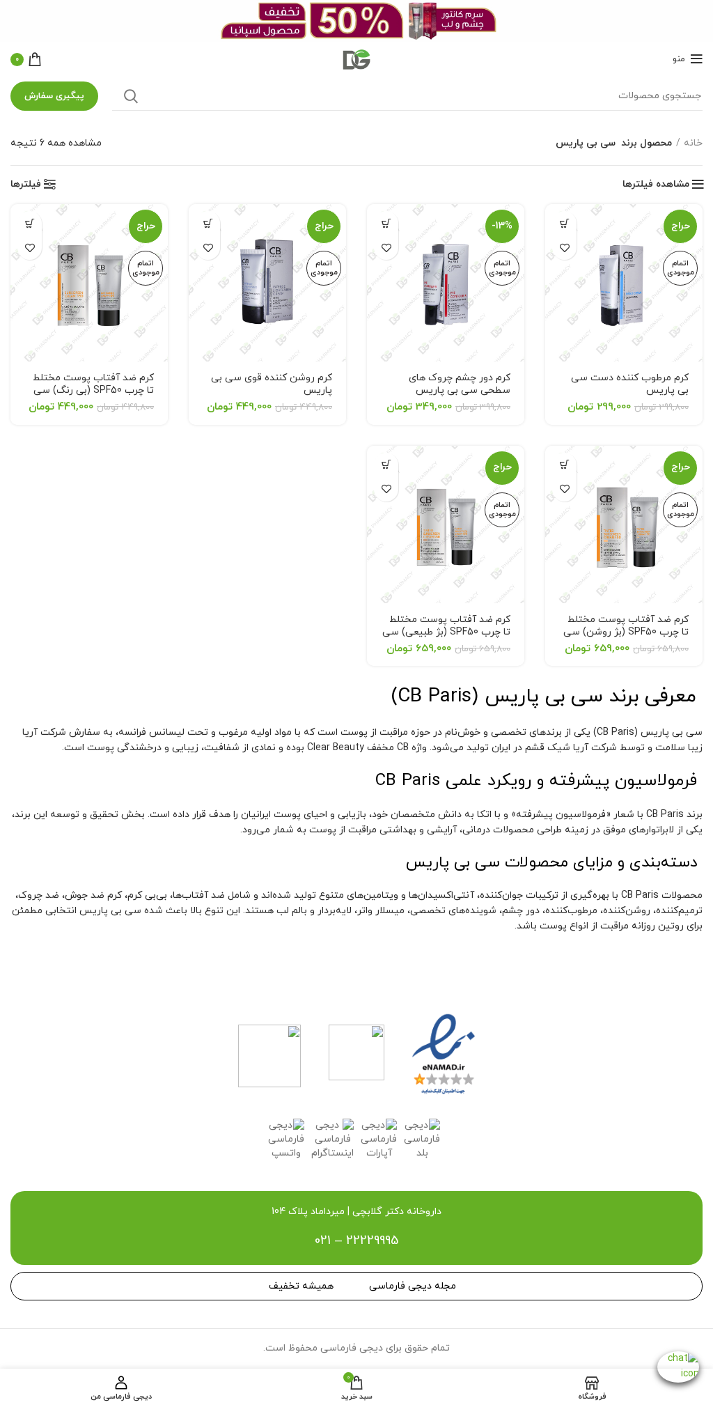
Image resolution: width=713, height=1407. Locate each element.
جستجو (130, 96)
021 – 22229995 (356, 1241)
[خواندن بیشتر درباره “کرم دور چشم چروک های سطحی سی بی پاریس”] (386, 223)
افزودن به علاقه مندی (564, 247)
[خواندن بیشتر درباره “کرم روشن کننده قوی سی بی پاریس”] (208, 223)
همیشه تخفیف (301, 1286)
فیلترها (25, 184)
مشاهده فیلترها (655, 184)
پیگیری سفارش (54, 96)
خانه (693, 143)
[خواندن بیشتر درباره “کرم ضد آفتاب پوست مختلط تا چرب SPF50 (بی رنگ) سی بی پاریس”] (29, 223)
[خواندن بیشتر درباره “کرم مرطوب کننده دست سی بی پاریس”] (564, 223)
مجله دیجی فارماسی (412, 1286)
